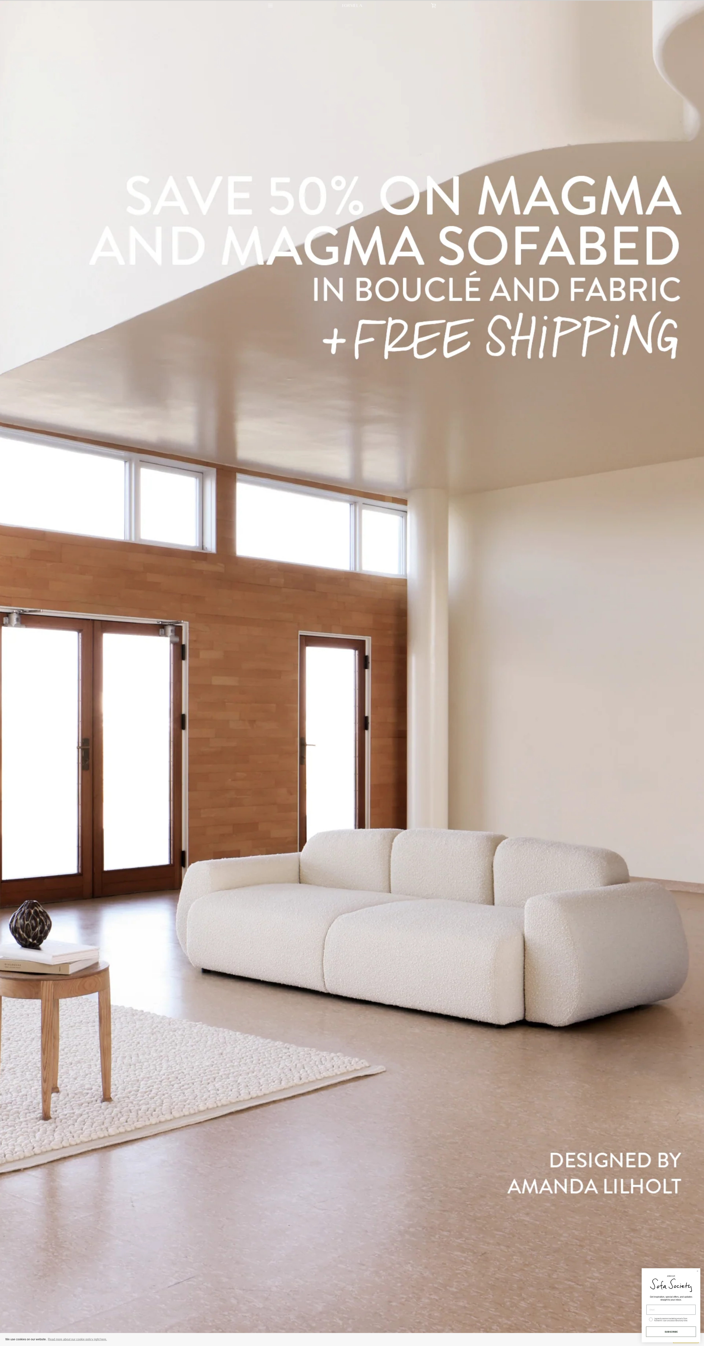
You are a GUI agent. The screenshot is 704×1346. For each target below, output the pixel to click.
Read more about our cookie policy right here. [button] (77, 1339)
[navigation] (270, 5)
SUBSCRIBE (671, 1331)
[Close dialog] (697, 1271)
